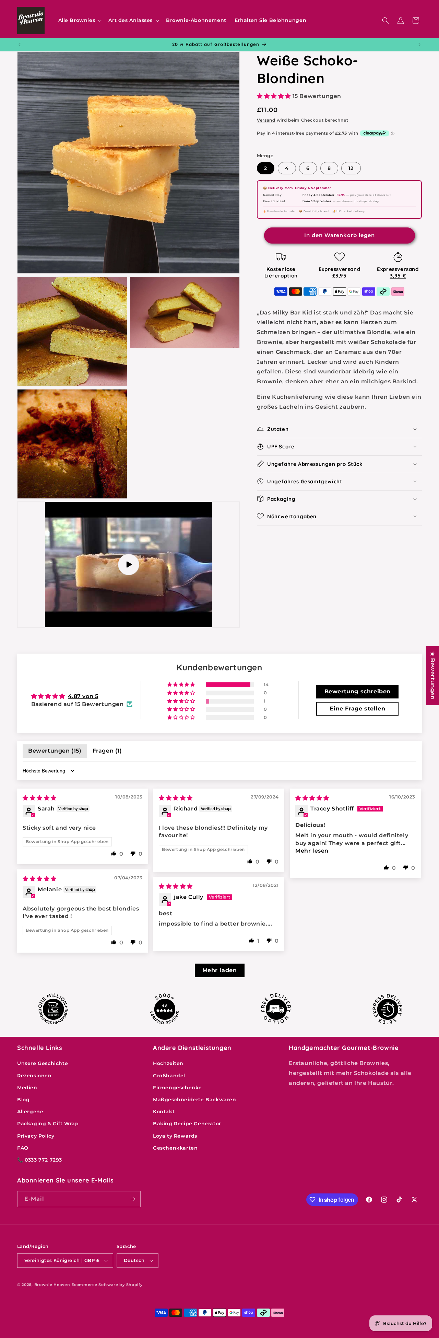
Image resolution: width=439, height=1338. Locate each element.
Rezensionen (34, 1076)
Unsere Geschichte (42, 1063)
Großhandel (169, 1076)
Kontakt (164, 1111)
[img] (40, 798)
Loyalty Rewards (175, 1136)
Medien (27, 1088)
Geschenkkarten (175, 1148)
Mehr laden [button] (219, 970)
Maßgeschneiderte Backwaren (194, 1100)
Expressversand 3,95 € (397, 272)
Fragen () (107, 750)
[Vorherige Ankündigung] (19, 44)
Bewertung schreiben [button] (357, 691)
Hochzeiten (168, 1063)
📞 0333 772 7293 (39, 1160)
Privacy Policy (35, 1136)
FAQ (22, 1148)
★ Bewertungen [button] (432, 676)
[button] (79, 20)
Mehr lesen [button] (312, 850)
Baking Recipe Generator (187, 1123)
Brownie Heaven (52, 1284)
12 (351, 168)
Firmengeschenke (177, 1088)
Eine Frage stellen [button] (357, 708)
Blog (23, 1100)
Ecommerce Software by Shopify (106, 1284)
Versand (266, 119)
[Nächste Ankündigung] (419, 44)
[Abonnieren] (132, 1199)
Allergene (30, 1111)
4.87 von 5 (83, 696)
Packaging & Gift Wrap (48, 1123)
